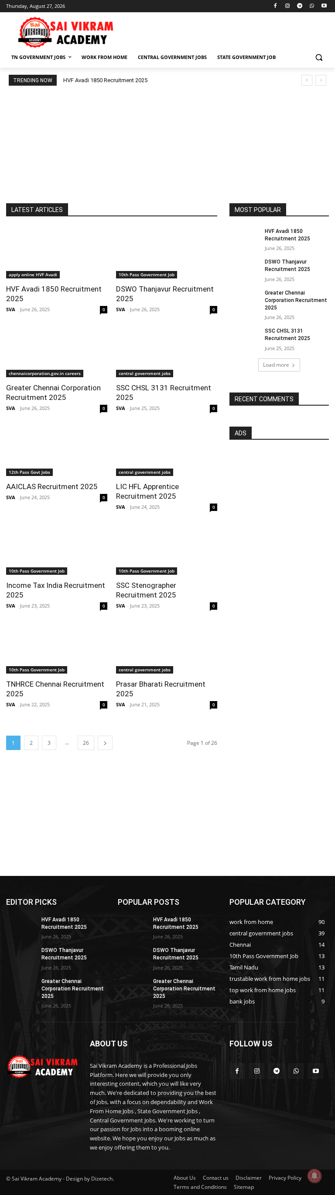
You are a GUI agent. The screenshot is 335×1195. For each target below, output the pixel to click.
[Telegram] (300, 6)
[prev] (306, 80)
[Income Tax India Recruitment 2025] (56, 549)
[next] (320, 80)
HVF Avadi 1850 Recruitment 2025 (105, 80)
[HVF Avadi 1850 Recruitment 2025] (56, 253)
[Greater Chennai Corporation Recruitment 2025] (56, 352)
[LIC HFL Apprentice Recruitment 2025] (166, 450)
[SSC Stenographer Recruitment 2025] (166, 549)
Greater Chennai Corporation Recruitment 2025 (296, 300)
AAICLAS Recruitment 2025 (52, 486)
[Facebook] (275, 6)
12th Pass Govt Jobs (29, 472)
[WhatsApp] (312, 6)
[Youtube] (324, 6)
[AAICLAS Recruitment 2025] (56, 450)
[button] (318, 57)
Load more (276, 364)
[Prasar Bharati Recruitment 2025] (166, 648)
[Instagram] (288, 6)
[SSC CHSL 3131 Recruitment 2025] (166, 352)
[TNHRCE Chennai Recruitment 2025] (56, 648)
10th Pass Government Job (146, 274)
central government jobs (145, 373)
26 (86, 743)
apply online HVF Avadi (33, 274)
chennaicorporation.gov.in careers (45, 373)
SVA (10, 309)
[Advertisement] (227, 31)
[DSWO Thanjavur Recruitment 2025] (166, 253)
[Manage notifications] (314, 1176)
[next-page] (105, 743)
